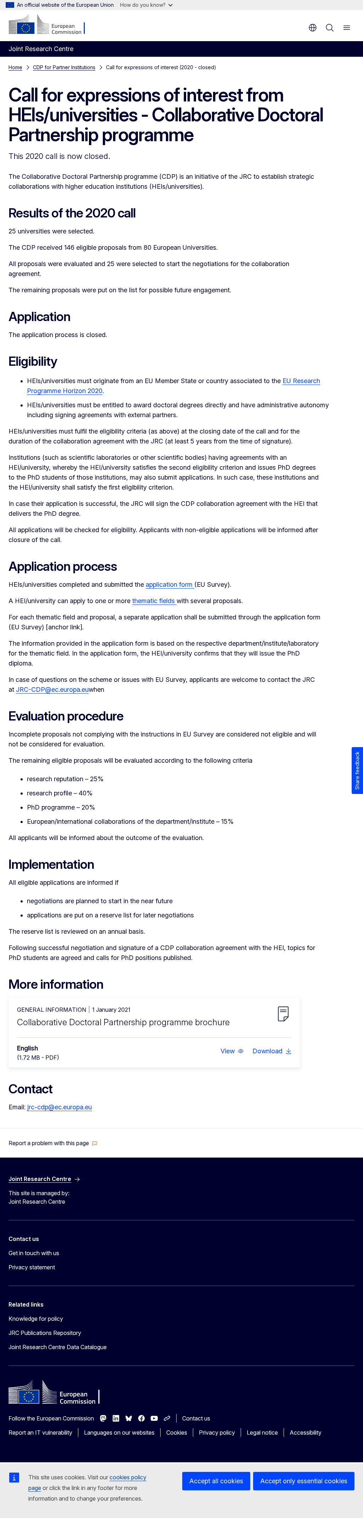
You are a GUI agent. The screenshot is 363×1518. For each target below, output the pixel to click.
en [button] (312, 27)
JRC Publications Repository (45, 1332)
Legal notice (262, 1432)
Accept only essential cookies (303, 1481)
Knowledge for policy (36, 1318)
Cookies (176, 1432)
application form (170, 584)
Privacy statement (32, 1267)
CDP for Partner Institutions (64, 67)
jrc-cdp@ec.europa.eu (59, 1107)
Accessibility (306, 1432)
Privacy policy (217, 1432)
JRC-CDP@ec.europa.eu (52, 689)
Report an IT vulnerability (40, 1432)
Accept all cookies (216, 1481)
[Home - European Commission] (52, 24)
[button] (232, 1051)
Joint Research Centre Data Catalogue (58, 1347)
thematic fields (154, 601)
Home (15, 67)
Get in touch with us (34, 1253)
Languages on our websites (119, 1432)
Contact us (196, 1418)
